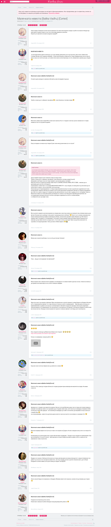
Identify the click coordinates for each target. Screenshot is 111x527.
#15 (90, 395)
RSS (94, 523)
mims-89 (22, 285)
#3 (90, 88)
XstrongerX (22, 331)
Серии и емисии (27, 21)
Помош (80, 523)
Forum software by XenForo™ (28, 525)
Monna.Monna (22, 503)
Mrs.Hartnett (35, 271)
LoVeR (34, 68)
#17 (90, 444)
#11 (90, 291)
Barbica (22, 389)
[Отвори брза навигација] (92, 7)
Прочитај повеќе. (54, 13)
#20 (90, 509)
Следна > (44, 25)
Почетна (84, 523)
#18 (90, 467)
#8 (90, 227)
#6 (90, 152)
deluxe (22, 262)
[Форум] (4, 1)
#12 (90, 314)
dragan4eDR (41, 21)
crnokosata (22, 103)
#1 (90, 43)
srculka (22, 124)
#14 (90, 375)
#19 (90, 488)
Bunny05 (34, 355)
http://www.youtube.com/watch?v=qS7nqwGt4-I (43, 333)
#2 (90, 65)
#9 (90, 247)
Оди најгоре (90, 523)
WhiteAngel (22, 461)
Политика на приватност (89, 525)
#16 (90, 420)
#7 (90, 202)
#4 (90, 109)
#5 (90, 130)
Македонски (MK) (20, 523)
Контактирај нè (74, 523)
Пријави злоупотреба (69, 525)
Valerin (22, 216)
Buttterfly (39, 355)
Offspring (22, 241)
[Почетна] (1, 1)
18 (40, 25)
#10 (90, 268)
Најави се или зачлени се (103, 0)
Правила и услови (78, 525)
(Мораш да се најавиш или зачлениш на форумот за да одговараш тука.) (77, 515)
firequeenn (22, 410)
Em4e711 (22, 369)
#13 (90, 352)
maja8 (22, 58)
